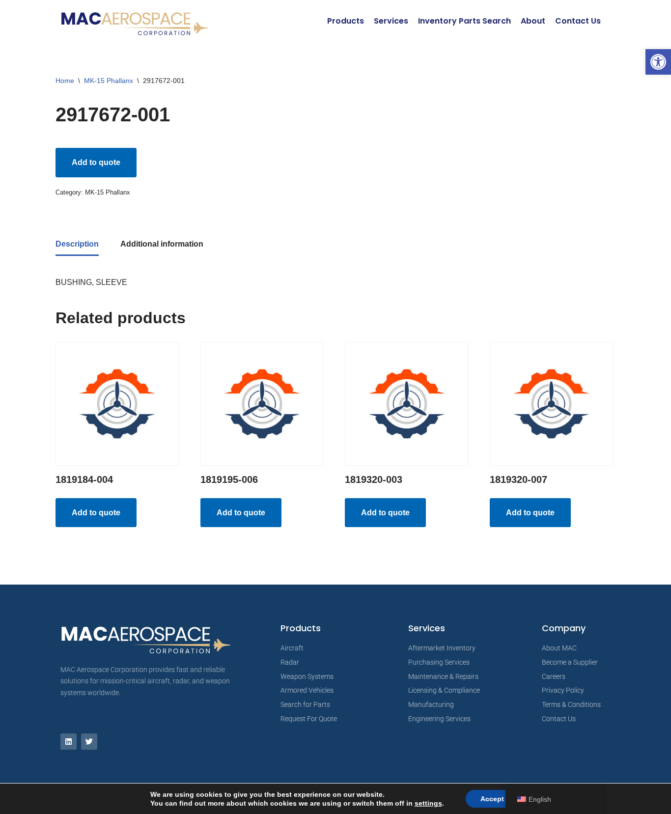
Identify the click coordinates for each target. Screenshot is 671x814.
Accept (492, 799)
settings (428, 803)
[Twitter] (89, 741)
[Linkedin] (68, 741)
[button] (658, 62)
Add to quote (96, 162)
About (533, 21)
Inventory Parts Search (464, 21)
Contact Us (578, 21)
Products (345, 21)
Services (391, 21)
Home (65, 80)
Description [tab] (77, 244)
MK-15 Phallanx (108, 80)
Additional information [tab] (161, 244)
